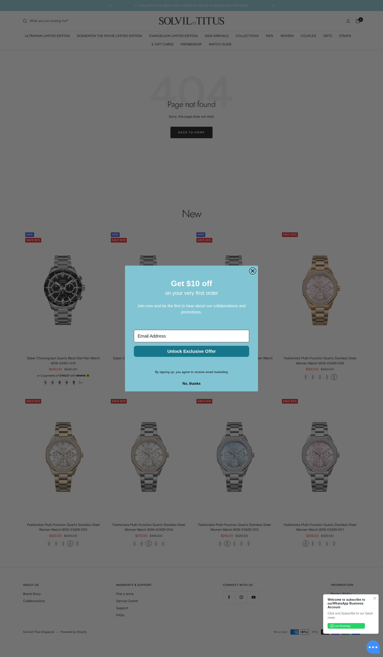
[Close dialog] (252, 270)
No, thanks (191, 383)
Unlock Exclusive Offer (191, 351)
